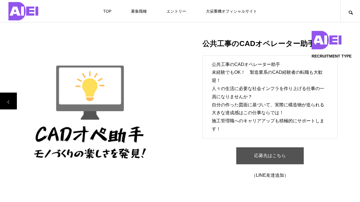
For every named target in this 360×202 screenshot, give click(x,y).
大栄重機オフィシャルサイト (231, 11)
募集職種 (139, 11)
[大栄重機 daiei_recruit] (23, 11)
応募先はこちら (270, 155)
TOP (107, 11)
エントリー (176, 11)
